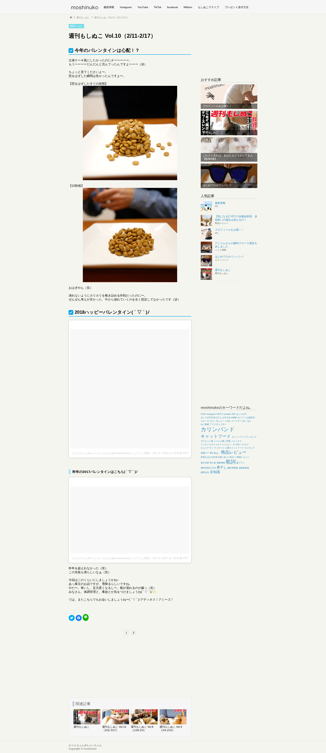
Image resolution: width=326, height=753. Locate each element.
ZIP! (233, 414)
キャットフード (216, 436)
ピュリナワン (207, 448)
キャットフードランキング (244, 437)
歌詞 (231, 462)
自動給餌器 (244, 468)
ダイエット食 (207, 441)
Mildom (188, 7)
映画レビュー (243, 457)
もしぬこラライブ (208, 7)
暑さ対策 (205, 463)
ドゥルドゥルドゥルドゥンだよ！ (216, 444)
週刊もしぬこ (83, 17)
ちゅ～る (205, 421)
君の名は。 (215, 453)
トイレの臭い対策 (222, 441)
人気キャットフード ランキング (240, 448)
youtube (227, 414)
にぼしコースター (233, 421)
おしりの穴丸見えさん (211, 417)
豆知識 (215, 472)
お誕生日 (251, 417)
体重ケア (205, 453)
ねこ (249, 421)
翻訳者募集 (233, 468)
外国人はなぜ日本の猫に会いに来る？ (218, 457)
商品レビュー (233, 452)
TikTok (157, 7)
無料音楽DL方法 (208, 468)
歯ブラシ (240, 463)
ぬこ (244, 421)
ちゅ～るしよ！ (217, 421)
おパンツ (242, 417)
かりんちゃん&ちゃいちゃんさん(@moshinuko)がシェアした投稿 (110, 453)
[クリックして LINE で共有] (86, 617)
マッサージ (219, 448)
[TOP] (71, 17)
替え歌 (213, 463)
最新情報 (109, 7)
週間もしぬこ (76, 26)
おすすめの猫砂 (229, 417)
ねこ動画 (205, 424)
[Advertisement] (97, 665)
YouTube (143, 7)
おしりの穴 (241, 414)
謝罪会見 (205, 472)
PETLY (220, 414)
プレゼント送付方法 (236, 7)
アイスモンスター (218, 424)
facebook (172, 7)
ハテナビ (244, 444)
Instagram (126, 7)
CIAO (203, 414)
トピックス (236, 441)
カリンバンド (218, 429)
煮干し (222, 467)
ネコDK (236, 444)
